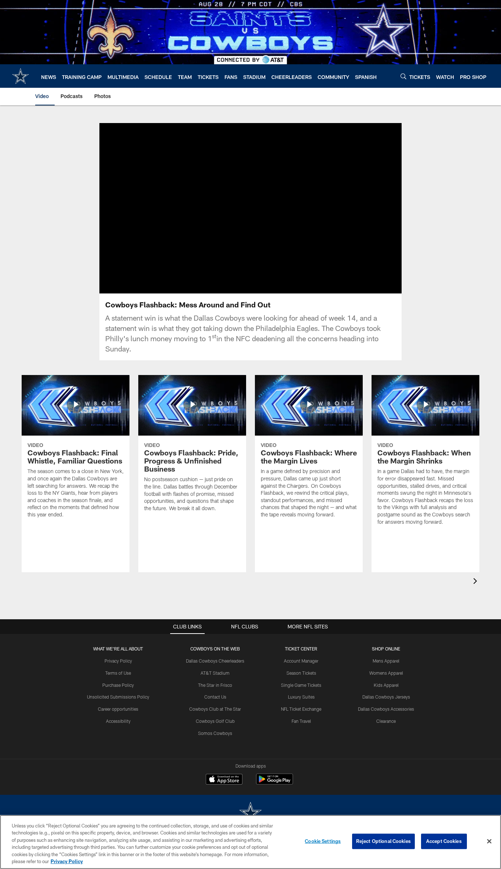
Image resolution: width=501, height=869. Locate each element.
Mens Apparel (386, 660)
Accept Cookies (444, 841)
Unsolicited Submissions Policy (118, 696)
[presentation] (476, 582)
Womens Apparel (386, 672)
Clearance (386, 721)
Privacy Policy (118, 660)
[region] (250, 842)
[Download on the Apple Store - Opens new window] (224, 780)
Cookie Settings (323, 841)
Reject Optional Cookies (383, 841)
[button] (227, 208)
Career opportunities (118, 708)
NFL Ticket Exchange (301, 708)
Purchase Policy (118, 685)
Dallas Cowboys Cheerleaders (215, 660)
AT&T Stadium (215, 672)
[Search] (403, 76)
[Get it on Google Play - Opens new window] (274, 783)
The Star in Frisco (215, 685)
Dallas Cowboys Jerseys (386, 696)
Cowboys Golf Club (215, 721)
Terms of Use (118, 672)
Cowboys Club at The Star (215, 708)
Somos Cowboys (215, 733)
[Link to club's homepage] (20, 76)
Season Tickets (301, 672)
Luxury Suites (301, 696)
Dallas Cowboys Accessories (386, 708)
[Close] (489, 841)
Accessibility (118, 721)
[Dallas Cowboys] (250, 813)
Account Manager (301, 660)
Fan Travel (301, 721)
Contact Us (215, 696)
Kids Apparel (386, 685)
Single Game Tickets (301, 685)
